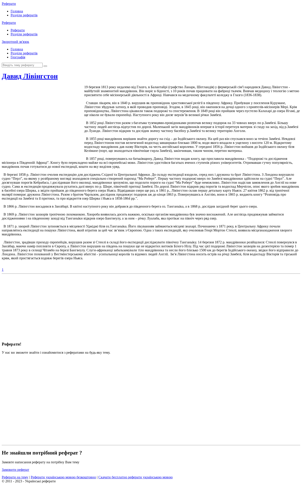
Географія (18, 57)
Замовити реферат (15, 470)
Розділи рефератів (24, 15)
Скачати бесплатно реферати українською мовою (135, 477)
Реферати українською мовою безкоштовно (63, 477)
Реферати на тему (15, 477)
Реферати (9, 4)
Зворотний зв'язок (15, 42)
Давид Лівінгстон (30, 76)
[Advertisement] (39, 124)
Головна (17, 11)
